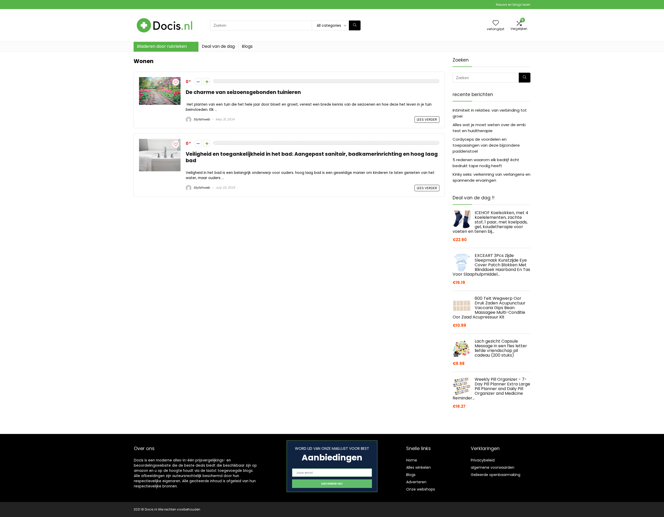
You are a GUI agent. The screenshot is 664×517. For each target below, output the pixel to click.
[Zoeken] (355, 25)
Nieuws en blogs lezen (513, 4)
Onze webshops (420, 489)
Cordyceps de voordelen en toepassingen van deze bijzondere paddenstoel (486, 145)
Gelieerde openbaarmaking (495, 474)
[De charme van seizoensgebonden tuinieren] (160, 80)
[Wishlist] (496, 23)
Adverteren (416, 482)
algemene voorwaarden (492, 467)
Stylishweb (201, 119)
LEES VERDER (427, 119)
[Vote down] (198, 81)
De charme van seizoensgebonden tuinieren (243, 92)
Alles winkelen (418, 467)
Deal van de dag (218, 46)
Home (411, 460)
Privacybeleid (483, 460)
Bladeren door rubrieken (162, 46)
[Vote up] (206, 81)
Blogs (247, 46)
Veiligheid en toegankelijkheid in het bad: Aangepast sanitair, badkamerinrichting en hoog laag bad (312, 157)
